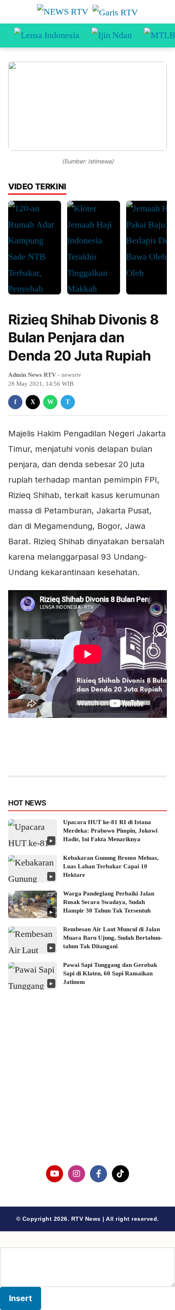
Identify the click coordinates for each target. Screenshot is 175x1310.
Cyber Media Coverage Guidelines (87, 1115)
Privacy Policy (88, 1094)
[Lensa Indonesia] (46, 36)
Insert (20, 1298)
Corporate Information (87, 1073)
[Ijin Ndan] (111, 36)
